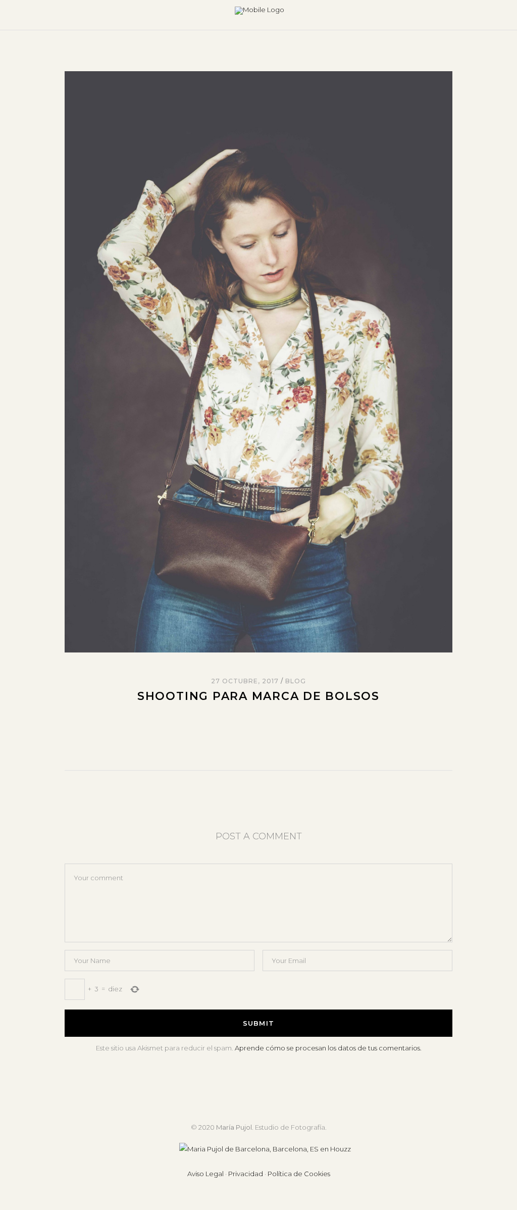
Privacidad (245, 1174)
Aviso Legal (205, 1174)
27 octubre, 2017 (245, 681)
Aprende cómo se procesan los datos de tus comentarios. (328, 1048)
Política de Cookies (299, 1174)
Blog (295, 681)
